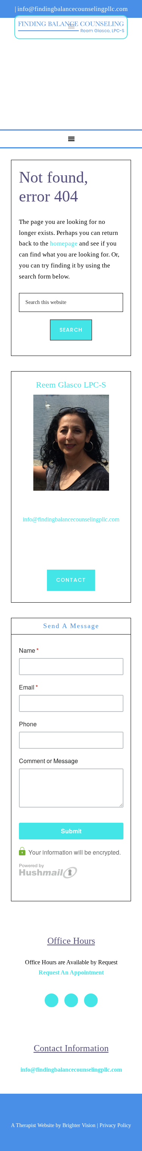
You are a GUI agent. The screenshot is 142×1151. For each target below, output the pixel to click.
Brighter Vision (78, 1125)
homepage (64, 243)
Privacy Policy (115, 1125)
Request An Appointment (71, 972)
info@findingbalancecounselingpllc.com (71, 519)
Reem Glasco (71, 27)
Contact (71, 580)
